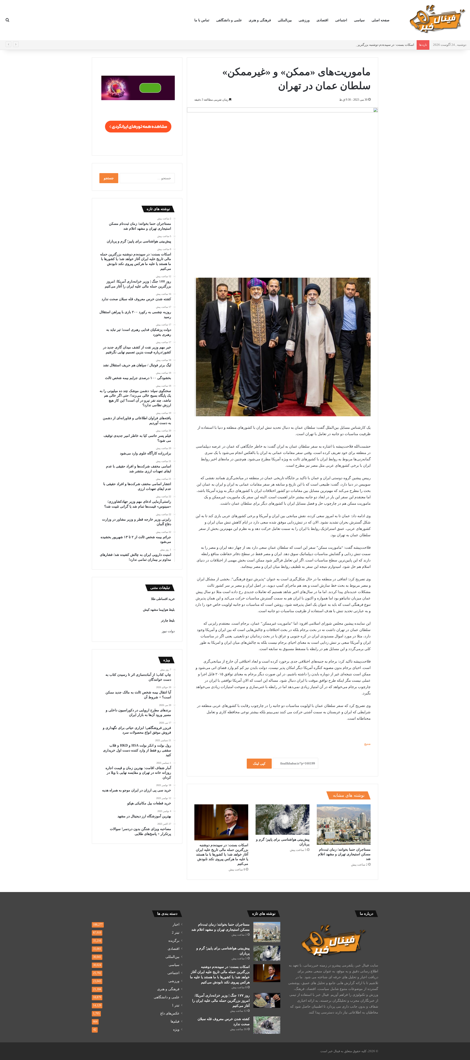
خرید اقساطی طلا (163, 599)
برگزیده (173, 940)
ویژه (176, 1029)
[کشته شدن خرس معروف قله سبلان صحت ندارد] (266, 1025)
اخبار (176, 924)
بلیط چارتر (168, 620)
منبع (367, 744)
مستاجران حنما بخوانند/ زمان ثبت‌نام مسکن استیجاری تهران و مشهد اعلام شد (344, 854)
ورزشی (304, 20)
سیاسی (359, 20)
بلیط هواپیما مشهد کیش (159, 609)
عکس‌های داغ (169, 1013)
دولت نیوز (168, 631)
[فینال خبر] (437, 18)
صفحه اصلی (380, 20)
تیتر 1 (175, 1005)
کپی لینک (259, 763)
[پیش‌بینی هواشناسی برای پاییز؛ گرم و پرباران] (282, 819)
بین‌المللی (285, 20)
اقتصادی (322, 20)
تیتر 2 (175, 932)
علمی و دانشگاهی (229, 20)
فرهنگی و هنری (260, 20)
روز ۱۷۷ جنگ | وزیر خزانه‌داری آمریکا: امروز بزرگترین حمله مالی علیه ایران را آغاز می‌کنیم (221, 1001)
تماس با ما (201, 20)
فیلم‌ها (175, 1021)
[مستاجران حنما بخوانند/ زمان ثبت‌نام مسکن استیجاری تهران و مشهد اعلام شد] (344, 824)
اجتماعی (341, 20)
